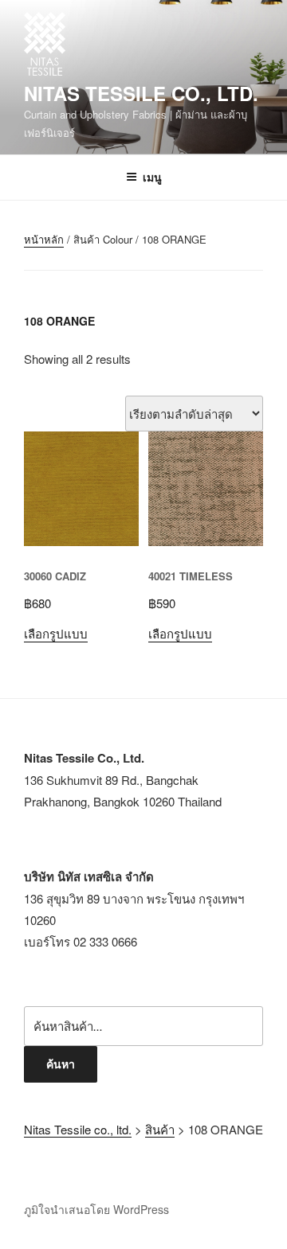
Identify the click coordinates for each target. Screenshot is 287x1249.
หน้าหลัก (44, 239)
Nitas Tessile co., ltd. (141, 93)
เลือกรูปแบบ (56, 633)
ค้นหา (60, 1063)
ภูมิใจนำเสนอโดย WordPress (96, 1209)
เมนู (152, 177)
